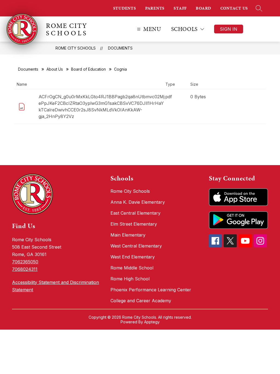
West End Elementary (132, 257)
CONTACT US (234, 8)
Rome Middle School (131, 268)
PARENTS (155, 8)
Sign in (228, 29)
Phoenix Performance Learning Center (150, 289)
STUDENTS (124, 8)
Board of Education (88, 69)
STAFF (180, 8)
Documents (120, 48)
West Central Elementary (136, 246)
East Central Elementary (135, 213)
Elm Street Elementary (133, 224)
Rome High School (130, 278)
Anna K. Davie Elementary (137, 202)
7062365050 (25, 261)
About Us (54, 69)
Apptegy (152, 322)
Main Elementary (127, 235)
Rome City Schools (76, 48)
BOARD (203, 8)
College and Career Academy (140, 300)
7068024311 (24, 269)
